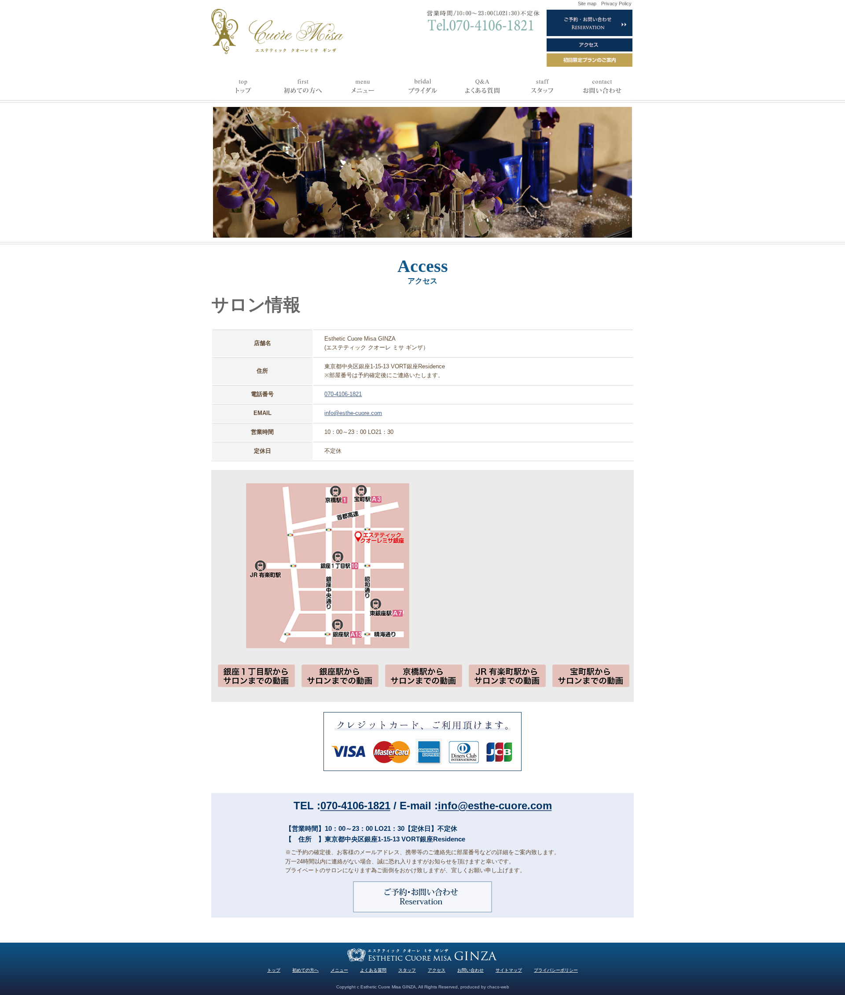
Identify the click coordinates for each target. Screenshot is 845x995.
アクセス (436, 970)
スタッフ (407, 970)
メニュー (339, 970)
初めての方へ (305, 970)
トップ (273, 970)
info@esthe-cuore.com (353, 413)
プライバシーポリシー (556, 970)
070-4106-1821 (343, 394)
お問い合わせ (470, 970)
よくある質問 (373, 970)
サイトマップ (509, 970)
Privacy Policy (616, 3)
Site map (587, 3)
